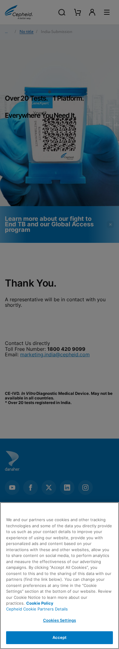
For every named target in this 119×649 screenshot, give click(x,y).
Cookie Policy (39, 603)
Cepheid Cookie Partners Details (37, 608)
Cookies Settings (59, 620)
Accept (59, 637)
